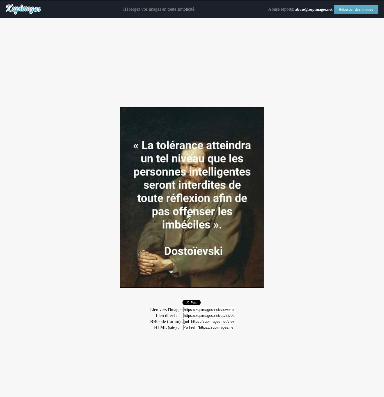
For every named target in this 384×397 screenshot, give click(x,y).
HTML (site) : (166, 327)
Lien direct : (166, 315)
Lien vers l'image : (166, 309)
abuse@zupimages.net (314, 9)
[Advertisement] (192, 62)
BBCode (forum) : (166, 321)
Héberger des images (356, 10)
